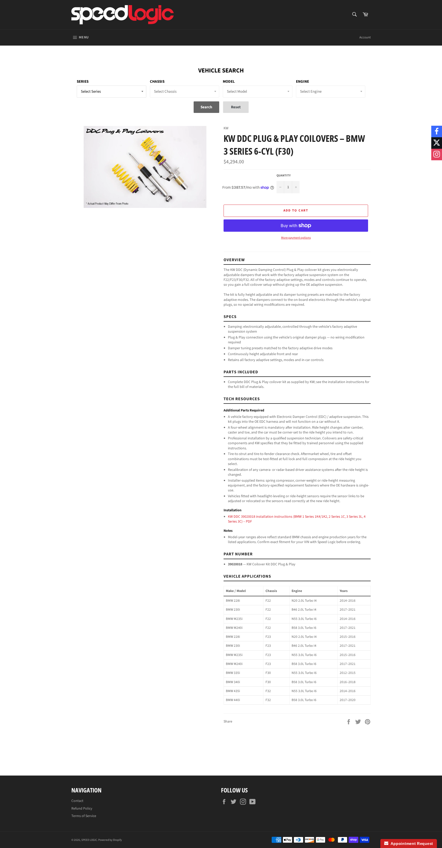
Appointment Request (410, 843)
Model (229, 81)
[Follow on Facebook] (436, 131)
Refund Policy (81, 808)
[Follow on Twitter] (436, 143)
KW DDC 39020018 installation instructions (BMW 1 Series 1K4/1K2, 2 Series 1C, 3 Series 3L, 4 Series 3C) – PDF (297, 519)
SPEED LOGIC (89, 840)
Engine (302, 81)
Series (83, 81)
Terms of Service (83, 816)
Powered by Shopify (110, 840)
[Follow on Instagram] (436, 154)
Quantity (284, 176)
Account (365, 37)
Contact (77, 800)
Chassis (157, 81)
